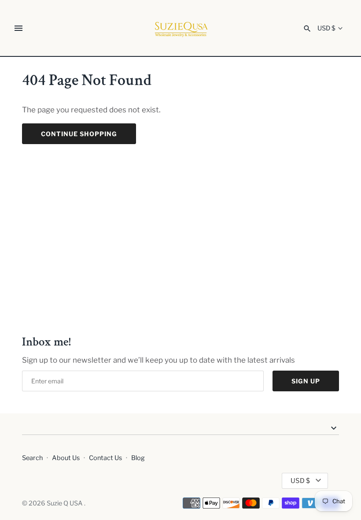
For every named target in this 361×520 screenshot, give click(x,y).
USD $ (326, 28)
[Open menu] (18, 28)
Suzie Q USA (65, 503)
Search (32, 458)
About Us (66, 458)
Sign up (305, 381)
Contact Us (105, 458)
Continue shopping (79, 133)
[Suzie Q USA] (180, 28)
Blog (138, 458)
